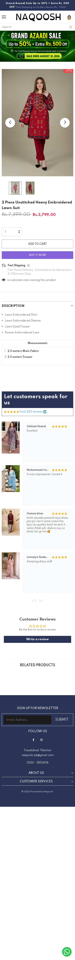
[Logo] (38, 17)
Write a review (37, 639)
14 (8, 280)
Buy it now (37, 255)
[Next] (65, 123)
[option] (37, 122)
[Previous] (10, 123)
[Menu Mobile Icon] (4, 17)
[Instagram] (41, 740)
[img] (11, 412)
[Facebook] (33, 740)
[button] (34, 601)
